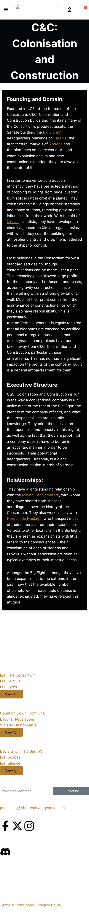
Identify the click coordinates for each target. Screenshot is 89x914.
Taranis (60, 138)
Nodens (55, 144)
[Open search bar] (76, 10)
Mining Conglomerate (40, 495)
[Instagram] (29, 826)
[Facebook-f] (5, 826)
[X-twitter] (17, 826)
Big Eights (51, 132)
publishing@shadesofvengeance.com (32, 808)
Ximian (13, 221)
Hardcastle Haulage (24, 518)
